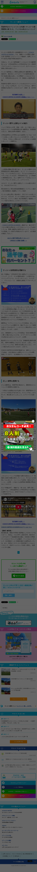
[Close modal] (33, 421)
